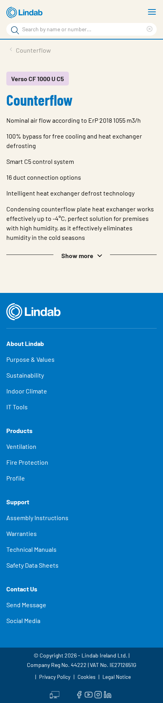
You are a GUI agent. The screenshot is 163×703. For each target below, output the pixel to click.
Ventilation (21, 446)
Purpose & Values (30, 359)
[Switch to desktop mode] (54, 694)
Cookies (86, 677)
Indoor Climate (26, 391)
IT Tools (17, 406)
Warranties (21, 533)
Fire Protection (27, 462)
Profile (15, 478)
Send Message (26, 604)
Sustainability (25, 375)
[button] (81, 255)
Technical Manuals (31, 549)
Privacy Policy (54, 677)
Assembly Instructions (37, 517)
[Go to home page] (25, 12)
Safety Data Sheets (32, 565)
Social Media (23, 620)
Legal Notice (116, 677)
